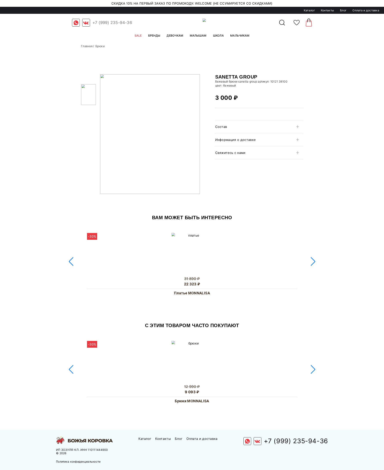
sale (138, 35)
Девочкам (175, 35)
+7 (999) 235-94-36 (112, 22)
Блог (343, 10)
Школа (218, 35)
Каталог (309, 10)
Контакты (327, 10)
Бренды (154, 35)
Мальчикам (240, 35)
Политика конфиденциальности (78, 461)
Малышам (198, 35)
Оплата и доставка (365, 10)
